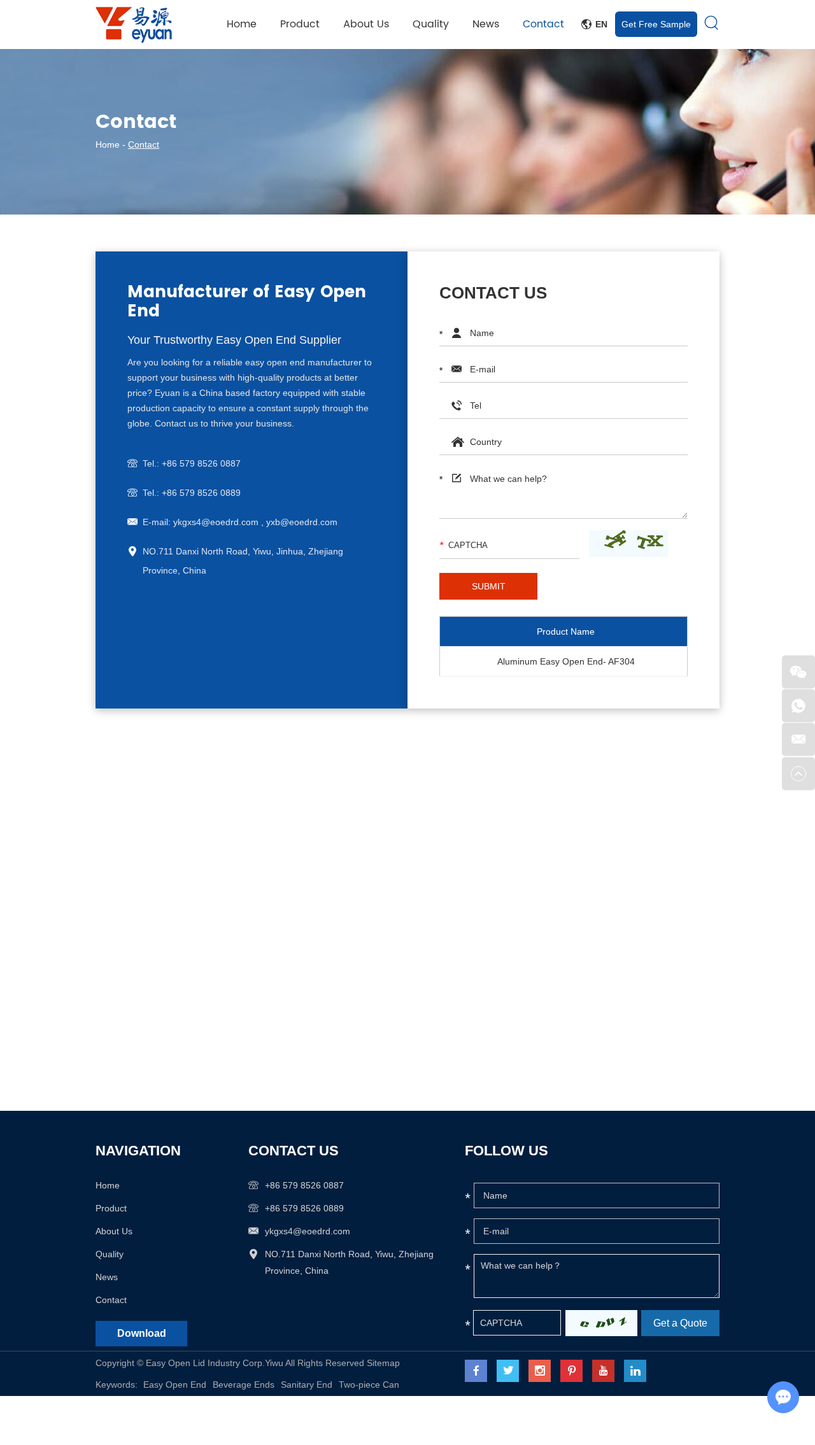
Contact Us (293, 1151)
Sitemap (383, 1363)
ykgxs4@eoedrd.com (307, 1231)
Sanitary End (306, 1384)
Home (242, 24)
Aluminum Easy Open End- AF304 (566, 661)
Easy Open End (174, 1384)
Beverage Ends (243, 1384)
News (485, 24)
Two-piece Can (369, 1384)
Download (141, 1333)
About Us (366, 24)
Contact (543, 24)
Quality (431, 24)
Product (300, 24)
